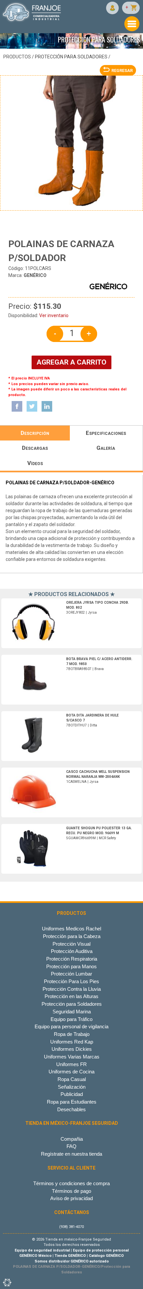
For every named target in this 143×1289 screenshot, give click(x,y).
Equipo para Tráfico (71, 1019)
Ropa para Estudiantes (71, 1102)
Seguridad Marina (72, 1011)
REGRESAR (122, 70)
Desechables (71, 1109)
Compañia (72, 1139)
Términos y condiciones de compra (71, 1183)
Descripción (35, 433)
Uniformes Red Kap (71, 1042)
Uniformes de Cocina (71, 1071)
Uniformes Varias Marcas (71, 1056)
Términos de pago (71, 1191)
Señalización (71, 1087)
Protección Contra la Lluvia (72, 989)
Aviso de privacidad (71, 1198)
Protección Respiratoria (71, 959)
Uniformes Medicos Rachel (71, 928)
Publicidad (72, 1094)
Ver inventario (54, 315)
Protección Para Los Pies (71, 981)
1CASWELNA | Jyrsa (98, 776)
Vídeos (35, 463)
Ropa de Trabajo (71, 1034)
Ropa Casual (72, 1079)
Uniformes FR (71, 1064)
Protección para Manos (71, 966)
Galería (105, 447)
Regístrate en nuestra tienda (71, 1154)
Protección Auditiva (71, 951)
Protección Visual (71, 944)
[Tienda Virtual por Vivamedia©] (7, 1282)
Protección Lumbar (71, 974)
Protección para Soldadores (71, 56)
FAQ (71, 1146)
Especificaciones (106, 433)
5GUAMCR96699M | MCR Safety (99, 833)
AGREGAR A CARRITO (71, 362)
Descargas (35, 447)
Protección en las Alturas (71, 996)
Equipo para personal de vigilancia (71, 1026)
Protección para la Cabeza (71, 936)
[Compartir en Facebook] (17, 406)
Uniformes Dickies (72, 1049)
